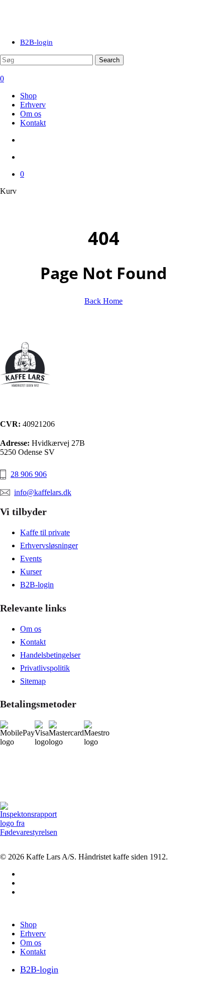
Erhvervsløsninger (49, 545)
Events (31, 558)
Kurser (31, 571)
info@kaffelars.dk (42, 492)
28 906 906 (29, 474)
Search (109, 60)
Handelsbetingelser (50, 655)
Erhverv (33, 933)
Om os (30, 629)
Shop (28, 924)
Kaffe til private (45, 532)
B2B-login (37, 584)
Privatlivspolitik (45, 668)
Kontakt (33, 642)
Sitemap (33, 681)
